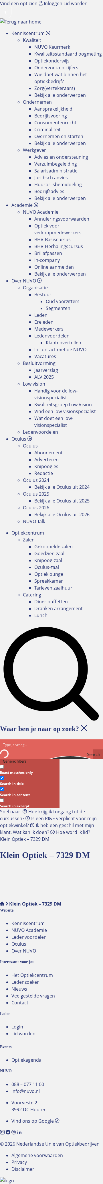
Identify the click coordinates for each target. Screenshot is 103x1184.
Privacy (19, 1162)
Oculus (18, 944)
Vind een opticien (19, 3)
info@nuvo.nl (25, 1091)
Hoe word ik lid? (72, 832)
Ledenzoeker (25, 982)
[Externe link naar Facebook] (8, 1132)
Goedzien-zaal (49, 553)
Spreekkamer (48, 581)
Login (17, 1027)
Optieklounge (48, 574)
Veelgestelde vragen (33, 996)
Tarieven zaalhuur (53, 588)
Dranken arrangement (58, 608)
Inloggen (53, 3)
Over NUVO (23, 951)
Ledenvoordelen (29, 937)
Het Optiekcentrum (32, 975)
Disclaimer (22, 1169)
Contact (19, 1003)
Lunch (40, 615)
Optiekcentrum (27, 533)
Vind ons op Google (33, 1121)
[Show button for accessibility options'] (5, 12)
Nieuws (19, 989)
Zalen (29, 540)
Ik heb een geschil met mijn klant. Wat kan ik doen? (47, 828)
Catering (32, 595)
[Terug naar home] (20, 22)
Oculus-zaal (46, 567)
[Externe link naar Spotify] (14, 1132)
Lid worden (76, 3)
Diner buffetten (51, 601)
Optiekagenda (26, 1060)
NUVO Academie (29, 930)
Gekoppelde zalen (53, 546)
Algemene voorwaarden (37, 1155)
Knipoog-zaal (48, 560)
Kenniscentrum (28, 923)
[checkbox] (28, 769)
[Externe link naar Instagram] (3, 1132)
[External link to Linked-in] (19, 1132)
